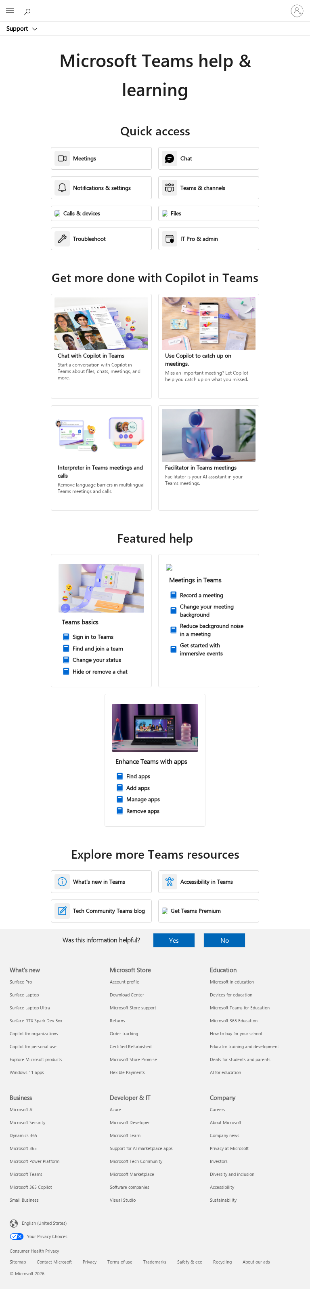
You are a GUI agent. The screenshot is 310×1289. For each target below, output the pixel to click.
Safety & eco (189, 1262)
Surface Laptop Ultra (30, 1008)
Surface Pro (21, 982)
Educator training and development (244, 1046)
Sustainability (223, 1200)
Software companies (129, 1187)
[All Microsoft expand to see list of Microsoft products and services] (10, 11)
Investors (219, 1161)
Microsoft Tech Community (136, 1161)
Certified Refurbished (130, 1046)
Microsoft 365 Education (234, 1020)
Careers (217, 1109)
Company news (224, 1135)
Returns (117, 1020)
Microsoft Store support (133, 1008)
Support (17, 28)
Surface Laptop (24, 995)
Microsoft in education (232, 982)
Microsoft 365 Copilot (31, 1187)
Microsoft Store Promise (133, 1059)
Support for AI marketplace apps (141, 1148)
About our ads (256, 1262)
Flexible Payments (127, 1072)
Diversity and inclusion (232, 1174)
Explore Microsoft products (36, 1059)
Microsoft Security (27, 1122)
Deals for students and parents (240, 1059)
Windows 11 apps (27, 1072)
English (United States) (44, 1223)
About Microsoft (225, 1122)
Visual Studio (123, 1200)
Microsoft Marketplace (132, 1174)
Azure (115, 1109)
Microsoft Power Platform (34, 1161)
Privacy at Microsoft (229, 1148)
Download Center (127, 995)
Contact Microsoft (54, 1262)
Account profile (124, 982)
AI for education (225, 1072)
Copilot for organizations (34, 1033)
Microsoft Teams (26, 1174)
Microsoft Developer (130, 1122)
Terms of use (119, 1262)
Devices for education (231, 995)
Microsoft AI (22, 1109)
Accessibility (222, 1187)
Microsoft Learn (125, 1135)
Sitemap (18, 1262)
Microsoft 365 (23, 1148)
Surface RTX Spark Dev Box (36, 1020)
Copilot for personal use (33, 1046)
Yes (174, 940)
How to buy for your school (236, 1033)
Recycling (222, 1262)
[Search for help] (28, 10)
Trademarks (154, 1262)
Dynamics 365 (23, 1135)
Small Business (24, 1200)
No (224, 940)
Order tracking (124, 1033)
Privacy (89, 1262)
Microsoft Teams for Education (240, 1008)
